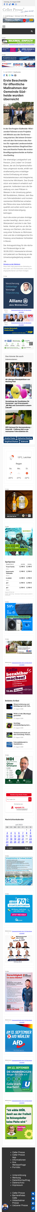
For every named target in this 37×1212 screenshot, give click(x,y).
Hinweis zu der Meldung (11, 264)
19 (15, 839)
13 (19, 836)
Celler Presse (18, 1152)
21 (23, 839)
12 (15, 836)
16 (30, 836)
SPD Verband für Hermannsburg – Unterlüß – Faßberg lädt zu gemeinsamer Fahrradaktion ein (18, 429)
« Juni (10, 848)
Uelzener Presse (20, 1205)
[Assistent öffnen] (5, 1207)
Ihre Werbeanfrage (19, 1163)
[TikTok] (10, 4)
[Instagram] (7, 4)
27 (19, 842)
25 (11, 842)
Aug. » (27, 848)
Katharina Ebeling (25, 438)
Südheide (17, 72)
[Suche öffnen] (32, 31)
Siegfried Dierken (11, 442)
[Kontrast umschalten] (33, 1203)
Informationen (19, 1159)
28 (23, 842)
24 (7, 842)
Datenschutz (18, 1182)
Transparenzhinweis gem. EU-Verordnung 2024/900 (21, 44)
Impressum (17, 1185)
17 (7, 839)
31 (7, 845)
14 (23, 836)
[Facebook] (4, 4)
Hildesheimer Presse (18, 1201)
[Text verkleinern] (33, 1198)
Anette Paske (10, 438)
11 (11, 836)
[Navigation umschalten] (4, 26)
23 (30, 839)
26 (15, 842)
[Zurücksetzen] (33, 1208)
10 (7, 836)
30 (30, 842)
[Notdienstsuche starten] (29, 799)
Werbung (16, 1177)
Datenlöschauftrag (21, 1180)
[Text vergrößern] (33, 1194)
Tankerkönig (11, 593)
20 (19, 839)
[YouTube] (13, 4)
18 (11, 839)
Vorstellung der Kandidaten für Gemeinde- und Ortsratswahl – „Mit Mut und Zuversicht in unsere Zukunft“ (18, 404)
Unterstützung (19, 1175)
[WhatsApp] (16, 4)
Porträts (16, 1167)
